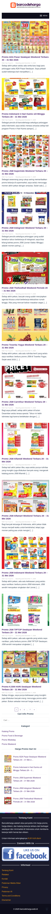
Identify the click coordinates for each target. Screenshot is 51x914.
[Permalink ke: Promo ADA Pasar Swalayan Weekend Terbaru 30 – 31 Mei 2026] (25, 38)
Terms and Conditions (11, 895)
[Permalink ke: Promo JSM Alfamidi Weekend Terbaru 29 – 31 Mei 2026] (25, 439)
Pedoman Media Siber (11, 883)
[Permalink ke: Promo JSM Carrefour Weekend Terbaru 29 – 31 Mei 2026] (25, 383)
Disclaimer (6, 900)
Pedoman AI (7, 891)
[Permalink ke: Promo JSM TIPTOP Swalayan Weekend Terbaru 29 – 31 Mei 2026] (25, 610)
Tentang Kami (7, 870)
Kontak (5, 878)
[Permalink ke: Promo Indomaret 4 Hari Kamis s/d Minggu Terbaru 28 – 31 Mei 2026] (25, 95)
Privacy (5, 887)
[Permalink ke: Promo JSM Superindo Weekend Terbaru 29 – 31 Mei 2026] (25, 152)
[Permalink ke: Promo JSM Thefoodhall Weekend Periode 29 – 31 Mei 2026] (25, 269)
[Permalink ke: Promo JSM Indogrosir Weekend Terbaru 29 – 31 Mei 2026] (25, 209)
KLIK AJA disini (34, 838)
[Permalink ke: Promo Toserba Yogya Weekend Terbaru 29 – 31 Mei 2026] (25, 326)
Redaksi (5, 874)
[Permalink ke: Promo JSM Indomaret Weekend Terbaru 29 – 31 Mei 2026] (25, 553)
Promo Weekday (9, 739)
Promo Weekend (9, 744)
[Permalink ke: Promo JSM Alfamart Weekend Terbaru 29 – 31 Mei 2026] (25, 496)
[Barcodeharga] (25, 5)
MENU (45, 16)
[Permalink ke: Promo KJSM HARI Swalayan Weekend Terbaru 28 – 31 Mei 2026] (25, 667)
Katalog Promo (8, 731)
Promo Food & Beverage (12, 735)
